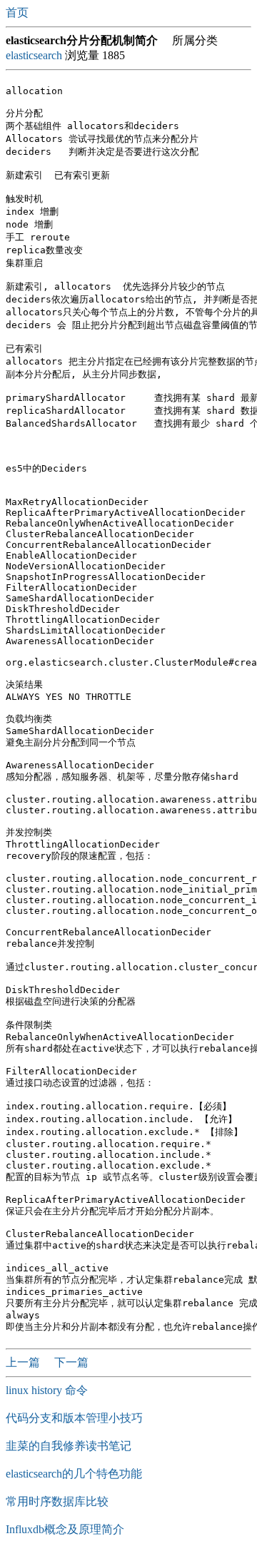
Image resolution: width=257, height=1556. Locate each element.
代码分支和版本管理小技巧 (74, 1418)
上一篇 (24, 1362)
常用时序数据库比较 (57, 1501)
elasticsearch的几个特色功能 (74, 1474)
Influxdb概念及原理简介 (65, 1529)
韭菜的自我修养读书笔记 (68, 1446)
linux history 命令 (47, 1390)
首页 (18, 12)
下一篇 (71, 1362)
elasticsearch (34, 55)
